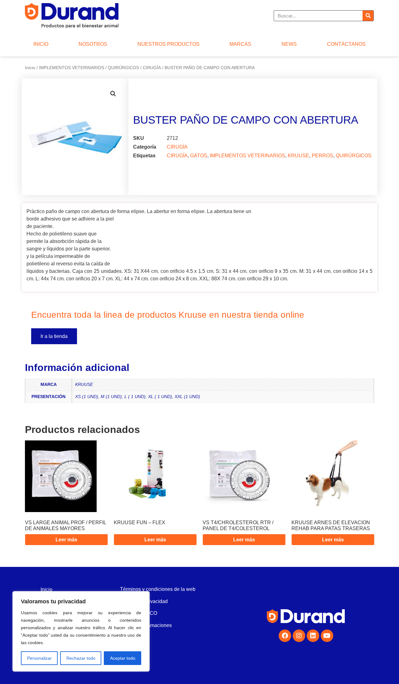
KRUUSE (298, 155)
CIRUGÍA (152, 67)
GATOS (198, 155)
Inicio (30, 67)
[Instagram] (299, 635)
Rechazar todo (80, 658)
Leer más (66, 539)
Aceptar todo (122, 658)
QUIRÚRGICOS (123, 67)
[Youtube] (327, 635)
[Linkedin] (313, 635)
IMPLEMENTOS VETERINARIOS (71, 67)
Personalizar (39, 658)
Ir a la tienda (54, 336)
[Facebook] (285, 635)
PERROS (322, 155)
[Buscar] (368, 16)
